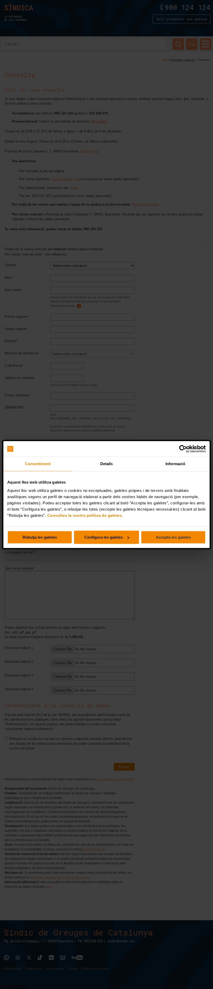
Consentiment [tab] (38, 464)
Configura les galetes (103, 537)
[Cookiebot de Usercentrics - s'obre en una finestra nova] (183, 449)
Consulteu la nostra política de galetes (84, 515)
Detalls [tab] (106, 464)
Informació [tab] (175, 464)
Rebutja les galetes (40, 537)
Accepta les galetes (173, 537)
